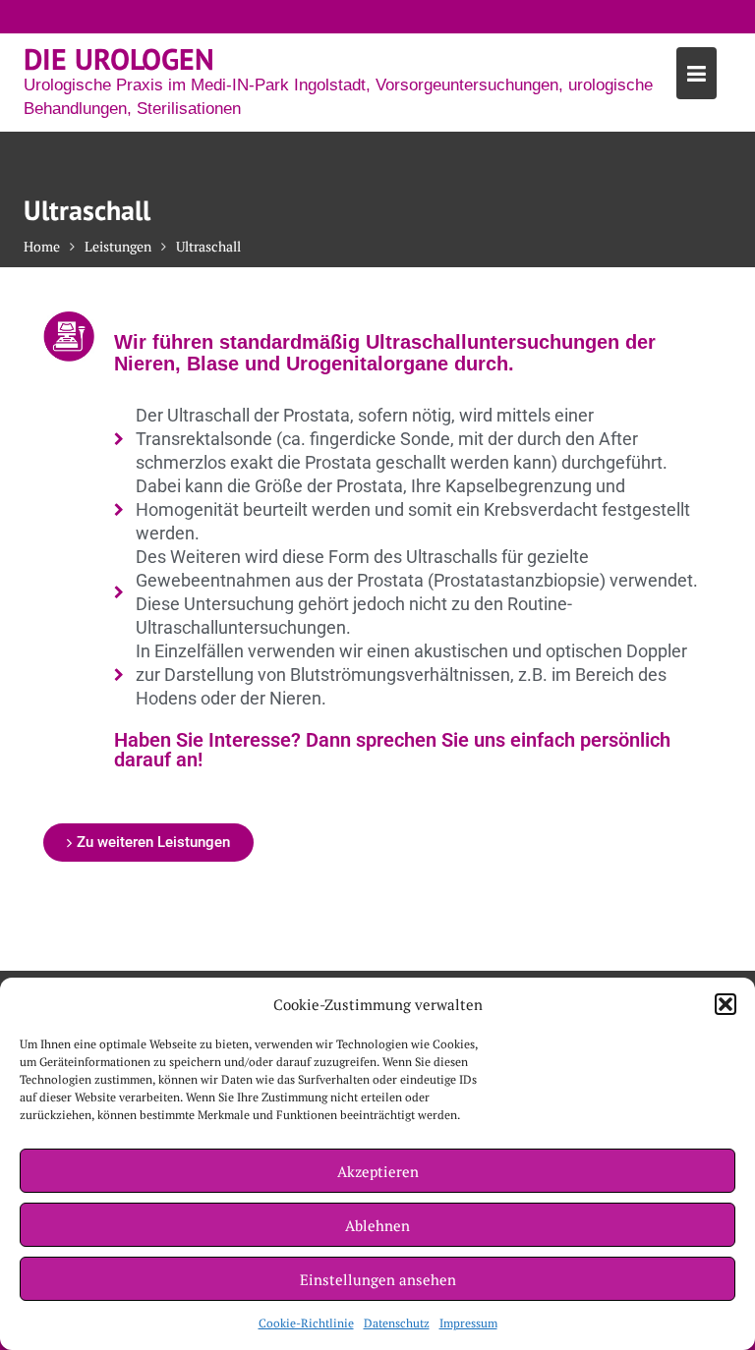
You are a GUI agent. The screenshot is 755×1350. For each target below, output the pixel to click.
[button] (725, 1004)
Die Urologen (119, 58)
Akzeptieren (378, 1171)
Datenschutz (397, 1323)
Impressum (468, 1323)
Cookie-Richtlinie (306, 1323)
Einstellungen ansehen (378, 1279)
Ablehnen (377, 1225)
